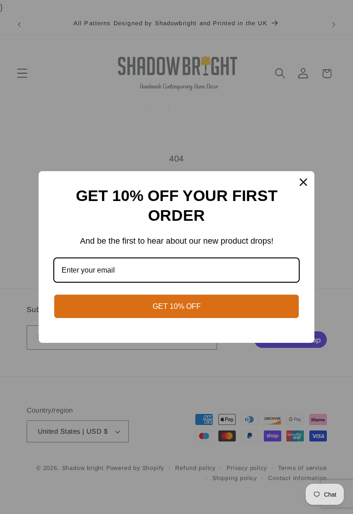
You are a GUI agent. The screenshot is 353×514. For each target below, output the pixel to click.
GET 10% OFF (177, 306)
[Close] (303, 182)
